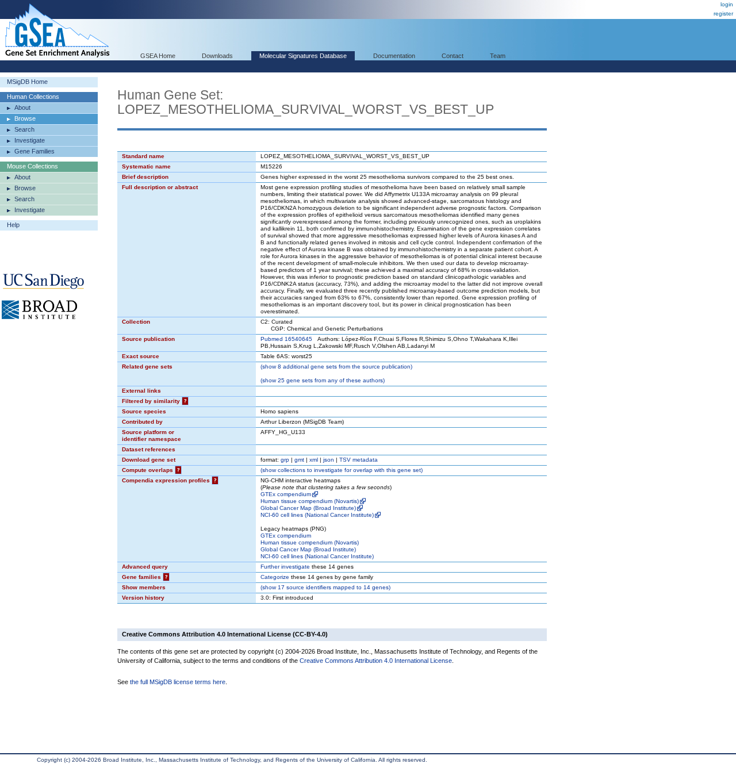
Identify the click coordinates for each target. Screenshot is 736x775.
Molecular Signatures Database (303, 55)
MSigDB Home (27, 81)
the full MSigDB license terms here (177, 681)
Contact (452, 55)
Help (13, 224)
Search (24, 129)
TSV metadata (358, 459)
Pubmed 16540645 (286, 339)
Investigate (29, 140)
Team (497, 55)
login (726, 4)
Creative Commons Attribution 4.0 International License (376, 660)
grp (285, 459)
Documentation (394, 55)
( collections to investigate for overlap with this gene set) (341, 470)
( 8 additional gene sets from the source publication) (336, 366)
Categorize (274, 577)
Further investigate (285, 566)
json (328, 459)
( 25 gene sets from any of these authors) (322, 380)
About (22, 107)
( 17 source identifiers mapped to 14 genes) (325, 587)
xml (313, 459)
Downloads (217, 55)
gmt (299, 459)
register (723, 13)
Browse (25, 118)
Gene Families (34, 151)
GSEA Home (157, 55)
